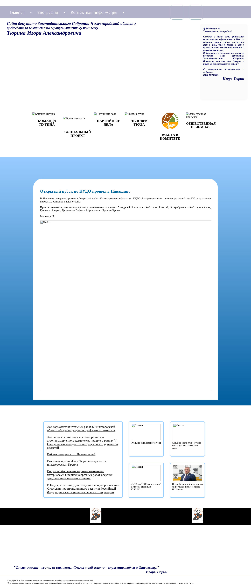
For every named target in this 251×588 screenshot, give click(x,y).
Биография (47, 12)
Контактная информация (94, 12)
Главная (17, 12)
